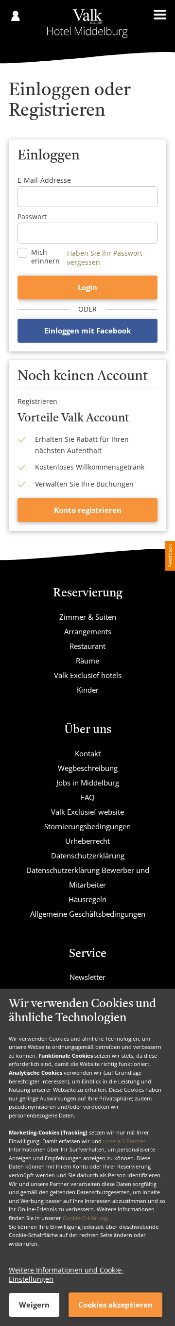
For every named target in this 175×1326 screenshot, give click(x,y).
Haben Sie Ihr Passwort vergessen (104, 257)
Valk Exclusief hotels (88, 675)
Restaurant (87, 646)
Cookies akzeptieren (115, 1304)
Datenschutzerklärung (87, 855)
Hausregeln (87, 899)
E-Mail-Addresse (44, 180)
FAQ (88, 797)
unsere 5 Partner (124, 1141)
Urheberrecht (87, 841)
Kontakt (88, 753)
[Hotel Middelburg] (87, 23)
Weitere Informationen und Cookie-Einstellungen (66, 1274)
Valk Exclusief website (87, 812)
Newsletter (87, 977)
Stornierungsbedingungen (87, 826)
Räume (87, 660)
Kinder (88, 690)
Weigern (34, 1304)
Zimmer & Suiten (87, 617)
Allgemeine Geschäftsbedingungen (87, 914)
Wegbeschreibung (88, 768)
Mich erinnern (45, 256)
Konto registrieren (88, 510)
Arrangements (87, 631)
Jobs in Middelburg (87, 782)
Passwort (32, 216)
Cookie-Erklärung (85, 1217)
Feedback (170, 556)
